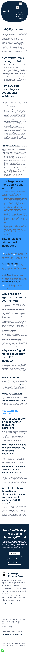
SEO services (17, 265)
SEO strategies (12, 110)
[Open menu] (20, 3)
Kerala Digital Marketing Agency (6, 11)
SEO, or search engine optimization (10, 431)
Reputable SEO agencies (11, 340)
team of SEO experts (9, 378)
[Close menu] (17, 7)
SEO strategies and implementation (12, 323)
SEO (15, 42)
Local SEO (4, 253)
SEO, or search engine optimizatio (10, 33)
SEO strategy (10, 265)
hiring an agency (15, 321)
